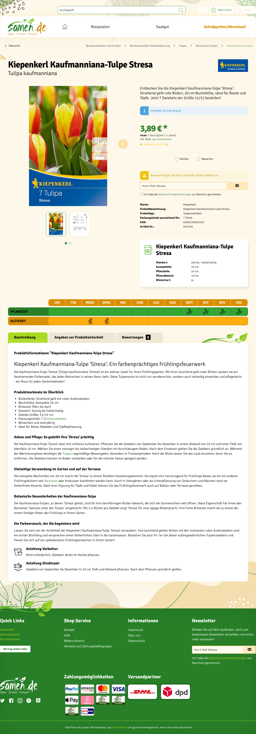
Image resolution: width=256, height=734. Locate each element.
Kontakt (69, 630)
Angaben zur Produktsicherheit (78, 337)
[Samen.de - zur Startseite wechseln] (27, 26)
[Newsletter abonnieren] (249, 650)
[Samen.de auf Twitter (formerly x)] (2, 701)
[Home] (64, 26)
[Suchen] (181, 10)
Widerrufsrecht (74, 641)
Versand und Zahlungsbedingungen (88, 646)
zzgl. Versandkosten (162, 139)
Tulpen (67, 454)
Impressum (135, 630)
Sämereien (7, 630)
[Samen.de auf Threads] (40, 701)
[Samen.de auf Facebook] (11, 701)
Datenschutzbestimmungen (174, 194)
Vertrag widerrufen (15, 649)
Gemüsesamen (10, 634)
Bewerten (207, 159)
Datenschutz (136, 641)
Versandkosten (119, 727)
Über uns (134, 635)
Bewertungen (135, 337)
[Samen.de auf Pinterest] (28, 701)
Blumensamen (10, 639)
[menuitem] (122, 10)
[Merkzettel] (203, 10)
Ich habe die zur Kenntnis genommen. (182, 194)
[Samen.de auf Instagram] (20, 701)
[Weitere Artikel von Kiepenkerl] (233, 66)
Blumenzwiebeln (55, 419)
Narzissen (50, 481)
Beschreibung (25, 337)
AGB (67, 635)
